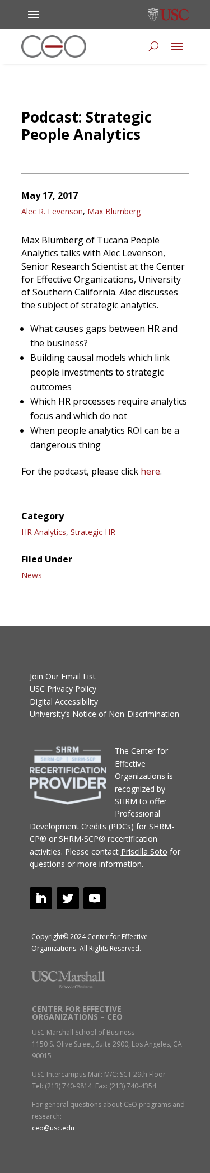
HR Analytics (43, 532)
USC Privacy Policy (63, 688)
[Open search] (153, 46)
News (31, 575)
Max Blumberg (114, 211)
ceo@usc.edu (53, 1128)
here (150, 471)
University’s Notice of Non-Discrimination (104, 714)
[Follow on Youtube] (94, 898)
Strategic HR (93, 532)
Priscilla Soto (144, 851)
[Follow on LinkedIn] (41, 898)
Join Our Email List (63, 676)
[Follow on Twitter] (68, 898)
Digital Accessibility (64, 701)
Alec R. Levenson (52, 211)
